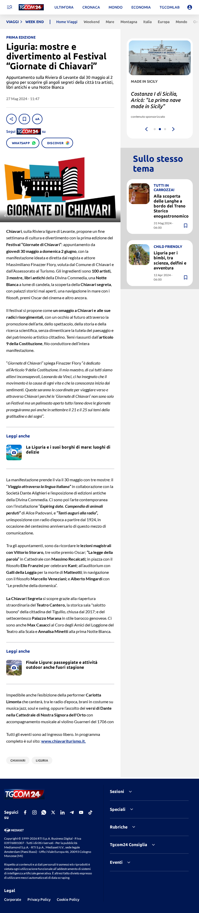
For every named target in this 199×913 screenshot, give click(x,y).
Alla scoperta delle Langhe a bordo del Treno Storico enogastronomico (171, 206)
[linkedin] (62, 812)
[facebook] (25, 812)
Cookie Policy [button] (68, 899)
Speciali (117, 809)
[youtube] (81, 812)
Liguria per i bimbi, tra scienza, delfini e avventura (170, 260)
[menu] (9, 7)
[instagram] (34, 812)
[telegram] (71, 812)
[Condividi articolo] (11, 119)
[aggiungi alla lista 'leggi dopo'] (24, 119)
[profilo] (189, 7)
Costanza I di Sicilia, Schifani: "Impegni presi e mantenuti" (158, 100)
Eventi (116, 862)
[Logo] (31, 7)
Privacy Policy (39, 899)
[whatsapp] (43, 812)
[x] (53, 812)
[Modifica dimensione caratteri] (37, 119)
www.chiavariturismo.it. (63, 740)
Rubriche (118, 827)
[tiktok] (90, 812)
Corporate (12, 899)
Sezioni (117, 791)
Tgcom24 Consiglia (128, 844)
